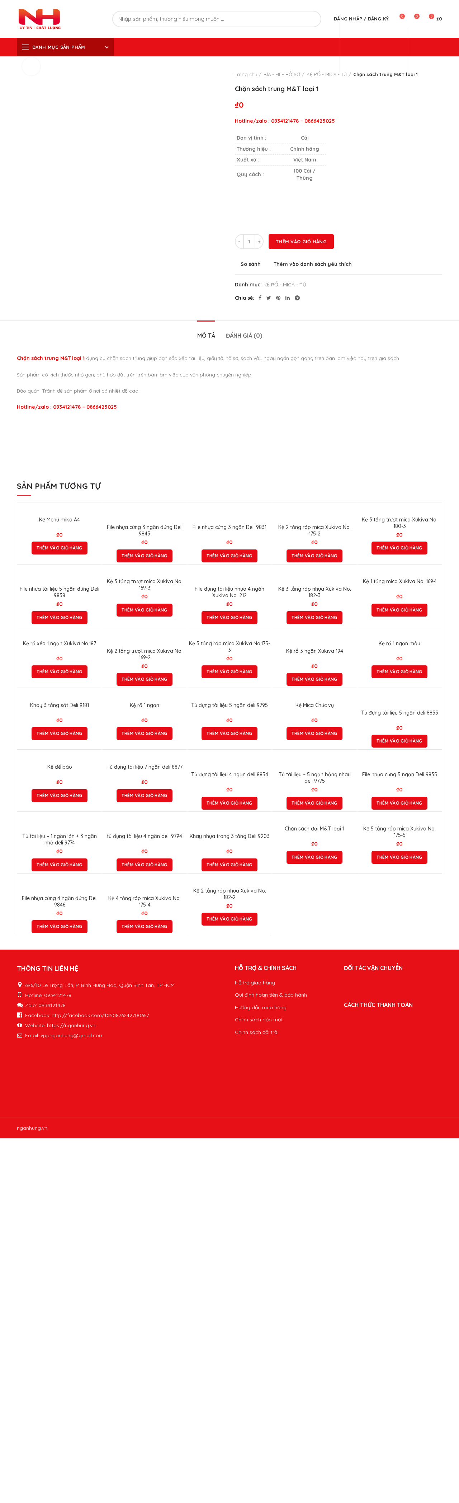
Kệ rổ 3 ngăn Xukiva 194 (314, 651)
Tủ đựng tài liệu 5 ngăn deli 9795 (229, 705)
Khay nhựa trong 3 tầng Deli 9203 (230, 836)
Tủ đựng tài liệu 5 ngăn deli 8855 (399, 713)
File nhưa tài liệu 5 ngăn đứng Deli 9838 (59, 592)
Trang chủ (246, 74)
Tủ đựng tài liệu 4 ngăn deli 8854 (229, 774)
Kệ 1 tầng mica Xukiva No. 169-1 (399, 581)
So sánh (251, 264)
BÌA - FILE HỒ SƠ (282, 74)
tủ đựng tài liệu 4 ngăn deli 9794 (144, 836)
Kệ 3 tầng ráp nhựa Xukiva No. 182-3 (314, 592)
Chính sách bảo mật (259, 1019)
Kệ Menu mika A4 (59, 519)
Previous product (424, 74)
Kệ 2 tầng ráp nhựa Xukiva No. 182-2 (229, 894)
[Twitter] (269, 298)
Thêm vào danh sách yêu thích (313, 264)
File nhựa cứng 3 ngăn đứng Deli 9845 (145, 530)
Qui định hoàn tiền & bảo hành (271, 995)
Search (312, 19)
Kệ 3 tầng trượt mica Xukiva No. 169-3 (145, 584)
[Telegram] (297, 298)
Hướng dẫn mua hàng (261, 1007)
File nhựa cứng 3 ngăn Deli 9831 (229, 527)
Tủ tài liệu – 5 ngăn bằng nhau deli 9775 (315, 777)
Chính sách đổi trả (256, 1032)
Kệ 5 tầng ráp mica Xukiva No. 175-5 (399, 831)
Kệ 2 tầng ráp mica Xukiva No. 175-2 (314, 530)
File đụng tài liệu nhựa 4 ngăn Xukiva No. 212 (229, 592)
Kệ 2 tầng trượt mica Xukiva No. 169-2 (145, 654)
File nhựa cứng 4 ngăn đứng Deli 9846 (60, 901)
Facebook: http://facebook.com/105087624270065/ (87, 1015)
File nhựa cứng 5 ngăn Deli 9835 (399, 774)
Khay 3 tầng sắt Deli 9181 (59, 705)
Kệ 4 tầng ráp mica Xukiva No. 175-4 (144, 901)
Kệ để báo (59, 767)
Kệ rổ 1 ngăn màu (399, 643)
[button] (59, 548)
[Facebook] (260, 298)
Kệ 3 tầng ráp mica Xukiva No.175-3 (229, 646)
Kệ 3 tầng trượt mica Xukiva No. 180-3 (399, 522)
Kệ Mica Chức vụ (314, 705)
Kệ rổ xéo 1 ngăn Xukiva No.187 (59, 643)
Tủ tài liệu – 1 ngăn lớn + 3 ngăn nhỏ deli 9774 (59, 839)
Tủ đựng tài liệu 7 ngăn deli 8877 (145, 767)
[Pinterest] (278, 298)
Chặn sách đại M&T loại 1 (314, 828)
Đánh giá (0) (244, 335)
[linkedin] (287, 298)
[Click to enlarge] (31, 66)
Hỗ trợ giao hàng (255, 982)
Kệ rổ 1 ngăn (144, 705)
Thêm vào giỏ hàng (301, 241)
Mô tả (206, 335)
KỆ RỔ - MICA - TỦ (327, 74)
